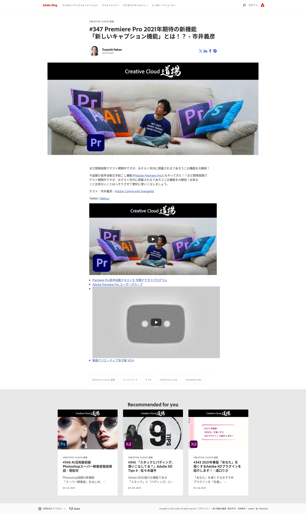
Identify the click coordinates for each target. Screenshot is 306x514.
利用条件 (242, 508)
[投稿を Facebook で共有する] (210, 51)
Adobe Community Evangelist (134, 191)
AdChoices (263, 508)
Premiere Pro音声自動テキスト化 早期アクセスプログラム (129, 280)
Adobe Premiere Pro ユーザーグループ (117, 284)
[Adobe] (263, 5)
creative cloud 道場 (75, 457)
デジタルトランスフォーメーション (80, 5)
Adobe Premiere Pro (148, 175)
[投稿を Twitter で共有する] (200, 51)
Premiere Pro (194, 379)
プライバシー (204, 508)
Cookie (251, 508)
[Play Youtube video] (156, 322)
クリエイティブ (130, 379)
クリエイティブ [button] (109, 5)
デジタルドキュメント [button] (134, 5)
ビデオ (149, 379)
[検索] (244, 5)
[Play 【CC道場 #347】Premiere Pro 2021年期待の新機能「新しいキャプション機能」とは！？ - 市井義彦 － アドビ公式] (153, 239)
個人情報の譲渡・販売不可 (224, 508)
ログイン (253, 5)
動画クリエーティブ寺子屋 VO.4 (113, 360)
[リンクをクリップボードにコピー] (215, 51)
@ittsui (104, 198)
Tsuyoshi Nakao (112, 49)
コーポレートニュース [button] (163, 5)
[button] (51, 509)
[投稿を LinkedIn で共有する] (205, 51)
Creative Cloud (169, 379)
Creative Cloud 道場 (101, 21)
